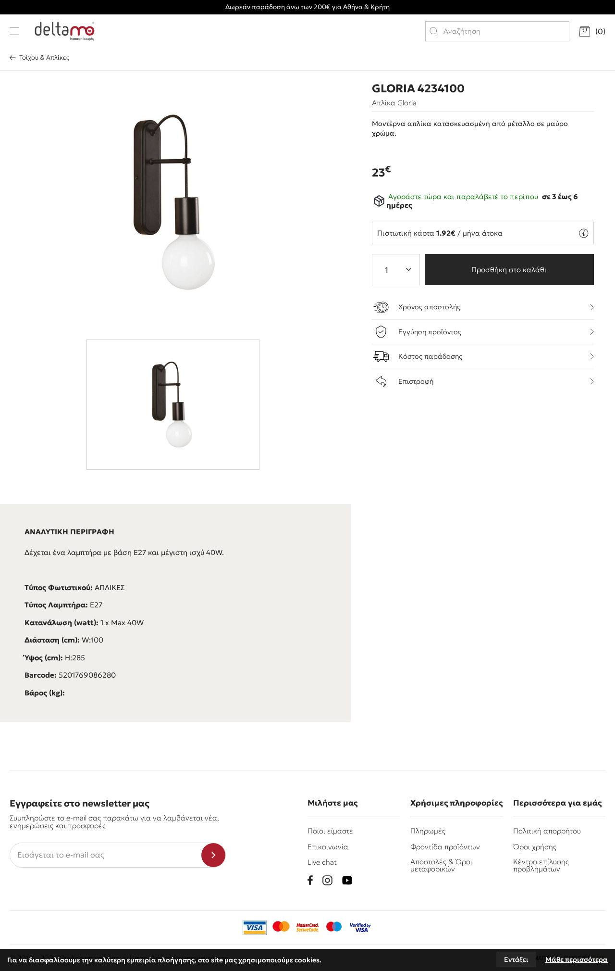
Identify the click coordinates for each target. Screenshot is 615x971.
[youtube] (347, 880)
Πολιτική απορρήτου (547, 830)
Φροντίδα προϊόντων (445, 846)
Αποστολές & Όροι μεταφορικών (441, 865)
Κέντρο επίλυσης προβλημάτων (541, 865)
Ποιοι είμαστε (330, 830)
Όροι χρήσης (534, 846)
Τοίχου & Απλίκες (44, 57)
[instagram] (327, 880)
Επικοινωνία (328, 846)
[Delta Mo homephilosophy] (64, 31)
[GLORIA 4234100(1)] (175, 202)
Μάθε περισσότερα (576, 959)
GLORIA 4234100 (418, 88)
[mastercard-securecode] (307, 928)
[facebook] (310, 880)
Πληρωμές (427, 830)
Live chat (322, 862)
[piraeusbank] (360, 928)
